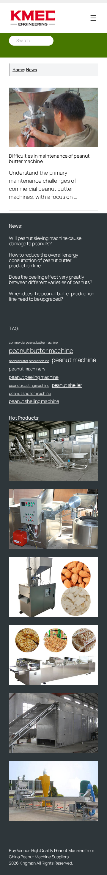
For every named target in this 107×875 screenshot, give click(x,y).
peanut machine (74, 360)
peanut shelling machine (34, 401)
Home (18, 69)
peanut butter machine (41, 350)
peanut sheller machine (30, 393)
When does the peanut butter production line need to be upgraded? (51, 296)
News (31, 69)
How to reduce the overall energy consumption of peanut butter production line (43, 260)
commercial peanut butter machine (33, 342)
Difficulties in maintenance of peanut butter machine (49, 158)
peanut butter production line (29, 361)
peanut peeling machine (34, 377)
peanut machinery (27, 369)
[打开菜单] (93, 18)
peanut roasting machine (29, 385)
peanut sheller (67, 385)
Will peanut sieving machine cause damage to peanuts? (45, 240)
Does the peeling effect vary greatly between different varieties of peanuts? (50, 279)
